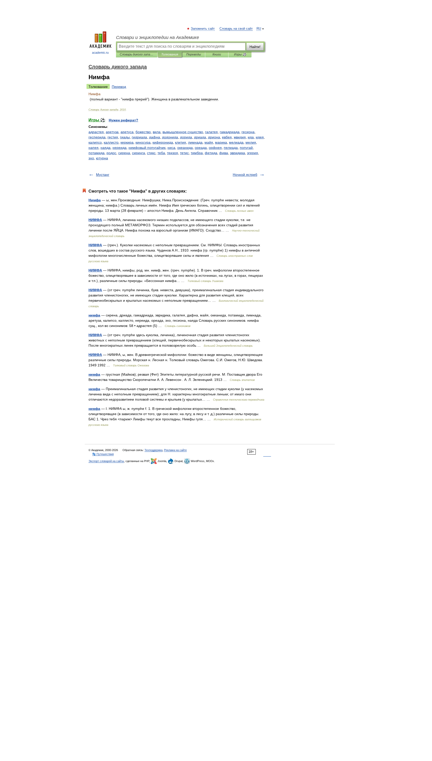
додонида (170, 137)
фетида (211, 153)
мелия (251, 142)
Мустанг (102, 175)
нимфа (94, 315)
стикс (151, 153)
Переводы (193, 54)
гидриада (139, 137)
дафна (154, 137)
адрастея (96, 132)
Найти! (255, 47)
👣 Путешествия (103, 454)
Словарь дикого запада (137, 54)
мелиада (236, 142)
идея (260, 137)
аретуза (112, 132)
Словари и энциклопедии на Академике (157, 37)
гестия (113, 137)
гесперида (97, 137)
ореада (201, 148)
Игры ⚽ (240, 54)
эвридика (237, 153)
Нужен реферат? (123, 120)
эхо (91, 158)
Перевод (119, 87)
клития (180, 142)
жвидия (240, 137)
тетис (184, 153)
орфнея (215, 148)
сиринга (138, 153)
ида (251, 137)
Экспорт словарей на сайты (106, 461)
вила (156, 132)
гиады (125, 137)
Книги (216, 54)
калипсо (95, 142)
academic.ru (100, 52)
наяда (105, 148)
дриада (200, 137)
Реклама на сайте (175, 450)
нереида (119, 148)
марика (221, 142)
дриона (214, 137)
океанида (185, 148)
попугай (246, 148)
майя (208, 142)
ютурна (102, 158)
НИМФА (95, 220)
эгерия (252, 153)
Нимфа (94, 200)
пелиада (231, 148)
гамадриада (230, 132)
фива (223, 153)
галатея (211, 132)
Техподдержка (153, 450)
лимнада (195, 142)
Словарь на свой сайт (236, 28)
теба (161, 153)
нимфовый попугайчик (147, 148)
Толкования (169, 54)
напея (93, 148)
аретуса (127, 132)
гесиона (248, 132)
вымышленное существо (182, 132)
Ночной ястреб (245, 175)
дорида (186, 137)
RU (258, 28)
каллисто (111, 142)
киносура (143, 142)
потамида (96, 153)
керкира (127, 142)
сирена (124, 153)
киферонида (162, 142)
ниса (171, 148)
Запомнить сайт (203, 28)
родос (111, 153)
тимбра (197, 153)
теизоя (172, 153)
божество (143, 132)
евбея (227, 137)
